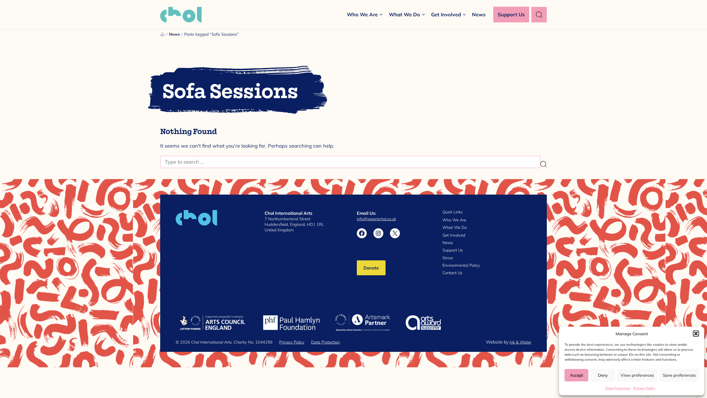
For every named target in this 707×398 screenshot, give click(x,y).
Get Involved (446, 14)
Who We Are (362, 14)
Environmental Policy (461, 265)
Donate (371, 268)
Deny (603, 375)
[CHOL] (181, 14)
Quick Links (452, 212)
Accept (576, 375)
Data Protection (618, 388)
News (479, 14)
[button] (696, 333)
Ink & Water (520, 342)
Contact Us (452, 272)
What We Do (404, 14)
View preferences (637, 375)
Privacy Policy (644, 388)
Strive (447, 257)
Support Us (511, 14)
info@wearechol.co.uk (376, 218)
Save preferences (679, 375)
